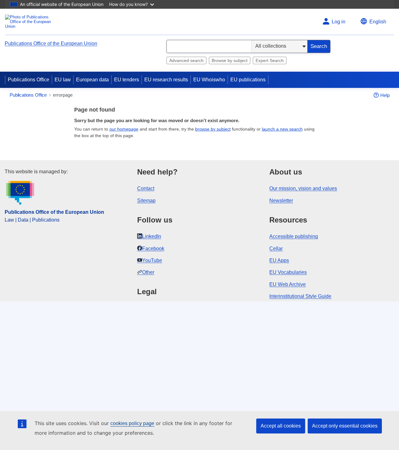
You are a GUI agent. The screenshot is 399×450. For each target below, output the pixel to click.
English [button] (377, 21)
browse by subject (213, 129)
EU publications (248, 79)
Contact (145, 188)
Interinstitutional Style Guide (300, 296)
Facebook (153, 248)
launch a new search (282, 129)
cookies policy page (132, 423)
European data (92, 79)
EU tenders (126, 79)
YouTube (152, 260)
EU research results (166, 79)
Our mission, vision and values (303, 188)
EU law (63, 79)
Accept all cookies (281, 425)
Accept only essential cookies (344, 425)
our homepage (123, 129)
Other (148, 272)
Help (385, 95)
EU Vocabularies (288, 272)
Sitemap (146, 200)
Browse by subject (230, 60)
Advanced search (186, 60)
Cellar (276, 248)
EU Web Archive (287, 284)
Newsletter (281, 200)
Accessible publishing (293, 236)
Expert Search (270, 60)
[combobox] (209, 46)
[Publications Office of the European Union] (30, 22)
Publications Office (28, 79)
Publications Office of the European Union (51, 43)
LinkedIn (151, 236)
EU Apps (279, 260)
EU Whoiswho (209, 79)
